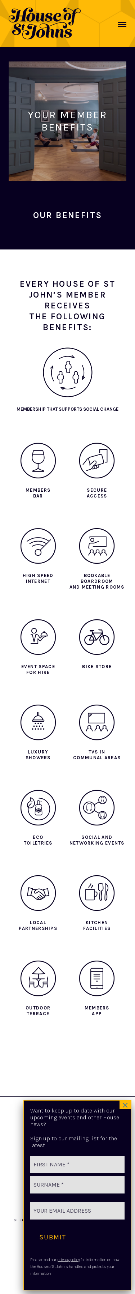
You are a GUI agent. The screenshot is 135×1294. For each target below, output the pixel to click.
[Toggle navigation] (122, 24)
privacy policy (68, 1259)
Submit (52, 1237)
